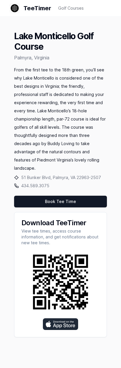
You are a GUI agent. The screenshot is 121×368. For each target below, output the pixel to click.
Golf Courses (71, 8)
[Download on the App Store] (60, 324)
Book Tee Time (60, 201)
